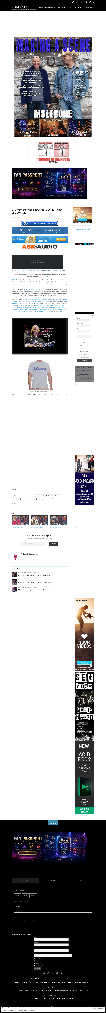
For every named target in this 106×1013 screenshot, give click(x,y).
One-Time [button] (25, 880)
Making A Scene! (52, 1006)
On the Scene (86, 982)
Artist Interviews (67, 982)
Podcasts (77, 982)
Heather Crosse (54, 309)
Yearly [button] (80, 880)
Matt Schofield (20, 311)
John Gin (52, 299)
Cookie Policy (31, 1010)
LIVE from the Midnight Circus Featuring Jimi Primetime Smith (36, 582)
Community (89, 7)
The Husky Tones (47, 276)
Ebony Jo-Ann (18, 307)
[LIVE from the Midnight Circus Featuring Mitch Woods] (20, 520)
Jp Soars (47, 301)
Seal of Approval (46, 990)
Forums (44, 999)
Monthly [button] (53, 880)
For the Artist (50, 7)
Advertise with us (25, 990)
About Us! (72, 7)
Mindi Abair (31, 299)
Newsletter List (39, 958)
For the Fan (62, 7)
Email (35, 947)
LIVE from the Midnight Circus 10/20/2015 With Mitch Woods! (28, 270)
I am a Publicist (39, 965)
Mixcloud (62, 270)
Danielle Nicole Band (53, 307)
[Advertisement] (53, 22)
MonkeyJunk (16, 309)
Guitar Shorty (37, 299)
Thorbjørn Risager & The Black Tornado (39, 309)
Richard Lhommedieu (52, 270)
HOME (41, 7)
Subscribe (53, 543)
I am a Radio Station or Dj (41, 961)
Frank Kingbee (40, 311)
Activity (37, 999)
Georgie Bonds (62, 309)
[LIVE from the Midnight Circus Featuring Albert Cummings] (39, 520)
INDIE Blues (15, 279)
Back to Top (53, 823)
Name (35, 937)
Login (71, 999)
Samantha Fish (45, 299)
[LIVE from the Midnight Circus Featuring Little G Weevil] (58, 520)
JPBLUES (37, 307)
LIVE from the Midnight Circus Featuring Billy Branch (34, 575)
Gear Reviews (44, 982)
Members (51, 999)
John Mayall (41, 301)
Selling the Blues (43, 394)
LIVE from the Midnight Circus (34, 289)
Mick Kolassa (34, 301)
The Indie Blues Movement (59, 394)
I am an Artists (39, 963)
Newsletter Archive (76, 990)
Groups (58, 999)
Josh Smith (61, 307)
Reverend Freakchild (53, 305)
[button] (36, 348)
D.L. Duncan (62, 305)
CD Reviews (56, 982)
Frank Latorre (48, 311)
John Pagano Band (27, 307)
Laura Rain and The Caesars (22, 301)
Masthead (36, 990)
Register (65, 999)
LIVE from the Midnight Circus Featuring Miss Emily (33, 590)
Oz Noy (26, 311)
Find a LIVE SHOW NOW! (61, 990)
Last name (36, 942)
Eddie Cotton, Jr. (24, 309)
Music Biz (25, 982)
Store (80, 7)
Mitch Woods (15, 303)
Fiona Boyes (44, 307)
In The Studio (34, 982)
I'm (34, 953)
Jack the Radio (59, 299)
